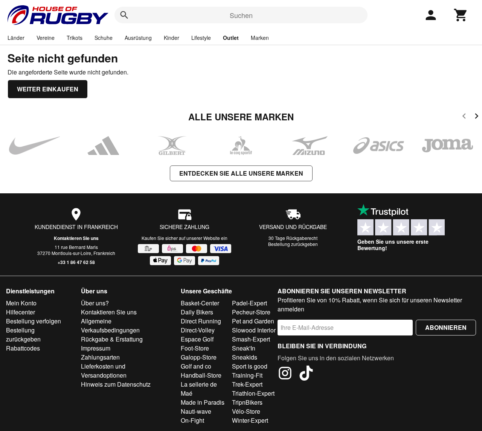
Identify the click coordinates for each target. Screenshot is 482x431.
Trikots (74, 37)
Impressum (95, 348)
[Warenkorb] (460, 15)
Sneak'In (243, 348)
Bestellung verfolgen (33, 321)
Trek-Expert (247, 384)
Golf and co (196, 366)
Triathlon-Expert (253, 393)
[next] (476, 117)
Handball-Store (201, 375)
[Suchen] (124, 15)
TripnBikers (247, 402)
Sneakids (244, 357)
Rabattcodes (23, 348)
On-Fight (192, 420)
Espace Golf (197, 339)
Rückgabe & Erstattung (112, 339)
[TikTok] (306, 374)
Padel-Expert (249, 303)
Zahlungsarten (100, 357)
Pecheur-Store (251, 312)
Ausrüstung (138, 37)
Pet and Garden (253, 321)
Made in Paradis (202, 402)
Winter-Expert (250, 420)
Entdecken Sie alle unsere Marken (241, 173)
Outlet (231, 37)
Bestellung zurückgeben (293, 244)
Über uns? (95, 303)
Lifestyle (201, 37)
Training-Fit (247, 375)
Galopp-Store (199, 357)
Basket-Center (200, 303)
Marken (260, 37)
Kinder (171, 37)
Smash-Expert (251, 339)
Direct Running (201, 321)
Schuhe (104, 37)
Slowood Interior (254, 330)
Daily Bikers (197, 312)
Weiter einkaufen (47, 89)
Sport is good (249, 366)
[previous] (464, 117)
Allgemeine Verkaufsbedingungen (110, 325)
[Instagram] (285, 374)
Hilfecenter (20, 312)
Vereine (46, 37)
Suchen (241, 15)
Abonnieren (446, 327)
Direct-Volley (198, 330)
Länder (16, 37)
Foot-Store (195, 348)
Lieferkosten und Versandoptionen (104, 370)
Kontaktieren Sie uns (76, 238)
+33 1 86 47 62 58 (76, 262)
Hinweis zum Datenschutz (116, 384)
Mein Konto (21, 303)
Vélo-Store (246, 411)
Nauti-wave (196, 411)
